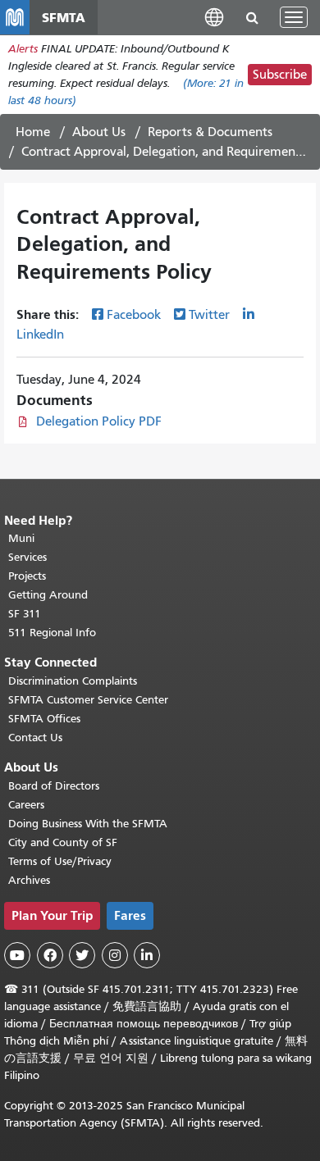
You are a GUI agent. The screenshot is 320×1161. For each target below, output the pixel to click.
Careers (26, 805)
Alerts (23, 49)
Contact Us (35, 737)
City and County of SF (62, 842)
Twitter (209, 314)
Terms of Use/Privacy (60, 861)
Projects (27, 576)
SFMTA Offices (44, 719)
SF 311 (24, 614)
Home (33, 132)
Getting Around (48, 595)
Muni (21, 538)
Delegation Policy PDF (99, 421)
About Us (99, 132)
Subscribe (280, 74)
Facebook (134, 314)
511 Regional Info (52, 633)
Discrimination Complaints (72, 681)
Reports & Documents (210, 132)
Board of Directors (53, 786)
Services (27, 557)
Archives (29, 880)
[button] (214, 16)
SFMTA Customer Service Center (88, 700)
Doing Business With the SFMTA (87, 824)
